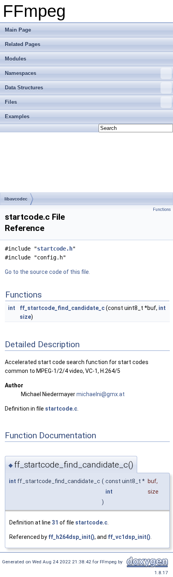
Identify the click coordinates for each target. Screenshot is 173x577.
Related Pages (22, 44)
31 (55, 522)
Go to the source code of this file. (47, 272)
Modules (15, 59)
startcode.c (61, 408)
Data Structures (24, 88)
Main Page (18, 30)
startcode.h (54, 248)
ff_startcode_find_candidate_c (62, 308)
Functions (162, 209)
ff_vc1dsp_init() (129, 537)
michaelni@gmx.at (100, 394)
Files (11, 102)
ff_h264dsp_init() (71, 537)
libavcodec (15, 198)
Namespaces (20, 73)
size (25, 317)
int (11, 308)
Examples (17, 116)
